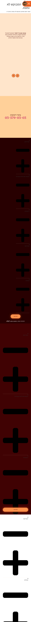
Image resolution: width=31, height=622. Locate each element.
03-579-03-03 (15, 118)
